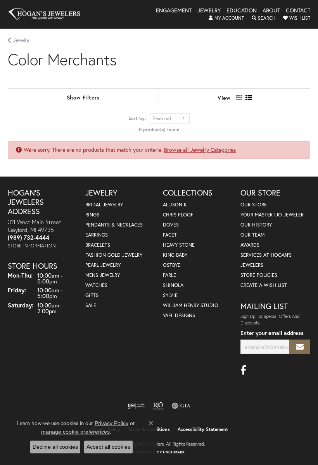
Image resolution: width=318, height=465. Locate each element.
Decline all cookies (55, 447)
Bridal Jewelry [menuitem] (104, 204)
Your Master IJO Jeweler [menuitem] (272, 214)
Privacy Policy (111, 423)
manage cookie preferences (75, 432)
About (271, 11)
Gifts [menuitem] (92, 295)
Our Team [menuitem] (252, 235)
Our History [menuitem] (256, 224)
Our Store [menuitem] (253, 204)
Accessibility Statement (203, 429)
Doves (171, 224)
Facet (170, 235)
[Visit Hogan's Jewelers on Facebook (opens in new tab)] (243, 370)
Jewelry (209, 11)
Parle (169, 275)
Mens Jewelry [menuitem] (102, 275)
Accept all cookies (108, 447)
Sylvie (170, 295)
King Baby (175, 255)
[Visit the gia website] (181, 406)
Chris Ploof (178, 214)
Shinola (173, 285)
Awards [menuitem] (249, 245)
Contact (298, 11)
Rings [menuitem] (92, 214)
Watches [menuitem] (96, 285)
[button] (226, 18)
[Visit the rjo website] (158, 406)
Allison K (175, 204)
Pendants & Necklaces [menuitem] (114, 224)
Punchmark (172, 452)
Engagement (174, 11)
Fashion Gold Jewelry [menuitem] (113, 255)
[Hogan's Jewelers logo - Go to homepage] (48, 14)
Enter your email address (272, 332)
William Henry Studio (190, 305)
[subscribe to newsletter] (299, 347)
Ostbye (171, 265)
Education (241, 11)
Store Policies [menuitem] (258, 275)
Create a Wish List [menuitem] (263, 285)
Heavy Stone (179, 245)
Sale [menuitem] (90, 305)
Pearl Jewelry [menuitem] (103, 265)
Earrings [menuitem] (96, 235)
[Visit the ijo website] (136, 406)
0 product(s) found (159, 129)
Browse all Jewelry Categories (200, 149)
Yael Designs (179, 315)
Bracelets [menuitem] (97, 245)
